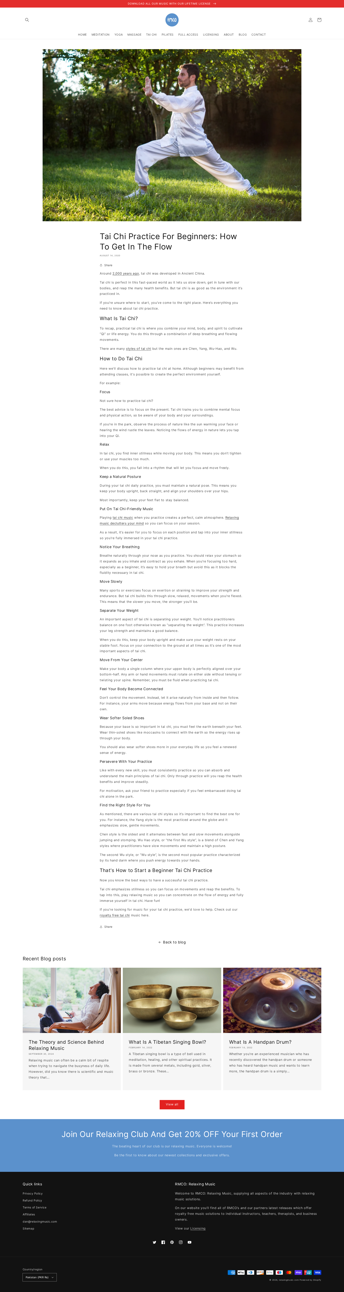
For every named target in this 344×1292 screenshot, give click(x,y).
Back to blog (174, 942)
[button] (27, 20)
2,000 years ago (125, 273)
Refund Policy (32, 1200)
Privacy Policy (33, 1193)
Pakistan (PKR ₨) (37, 1277)
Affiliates (29, 1214)
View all (172, 1104)
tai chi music (123, 517)
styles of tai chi (138, 349)
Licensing (197, 1228)
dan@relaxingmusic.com (40, 1221)
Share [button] (108, 265)
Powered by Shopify (310, 1280)
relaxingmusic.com (289, 1280)
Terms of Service (35, 1207)
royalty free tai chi (115, 915)
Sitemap (28, 1228)
